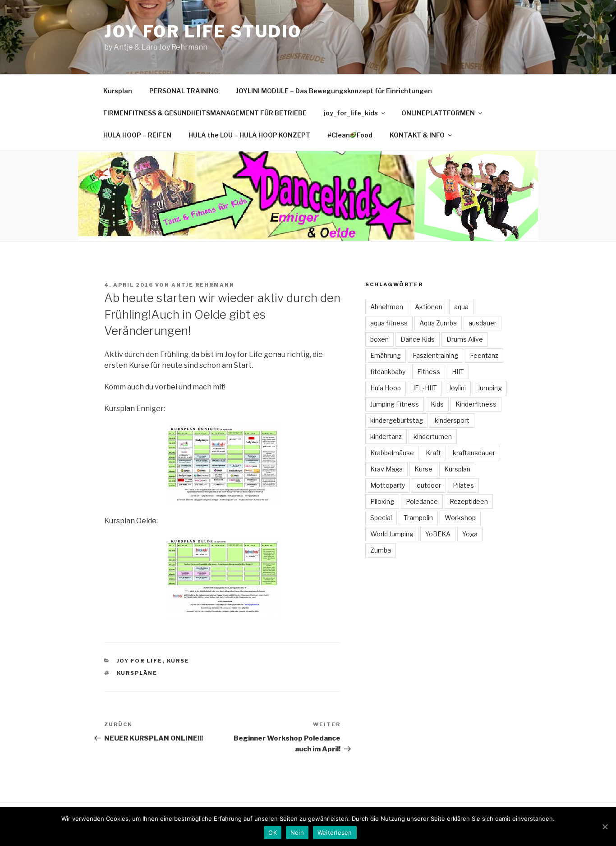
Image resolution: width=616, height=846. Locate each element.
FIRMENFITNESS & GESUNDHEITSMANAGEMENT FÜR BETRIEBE (205, 113)
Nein (297, 832)
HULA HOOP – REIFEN (137, 135)
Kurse (178, 661)
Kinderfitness (475, 404)
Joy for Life (140, 661)
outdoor (429, 485)
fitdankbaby (387, 371)
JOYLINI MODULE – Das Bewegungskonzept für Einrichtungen (334, 91)
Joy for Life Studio (203, 31)
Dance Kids (417, 339)
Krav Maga (386, 469)
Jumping (490, 388)
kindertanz (386, 436)
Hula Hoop (385, 388)
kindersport (452, 420)
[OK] (604, 826)
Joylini (457, 388)
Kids (437, 404)
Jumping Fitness (394, 404)
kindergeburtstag (396, 420)
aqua (461, 307)
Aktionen (428, 307)
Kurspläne (137, 673)
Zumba (380, 550)
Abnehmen (386, 307)
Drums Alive (464, 339)
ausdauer (482, 323)
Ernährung (385, 355)
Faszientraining (435, 355)
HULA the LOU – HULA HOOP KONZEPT (249, 135)
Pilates (463, 485)
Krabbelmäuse (392, 453)
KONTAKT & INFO (417, 135)
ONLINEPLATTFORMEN (438, 113)
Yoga (470, 534)
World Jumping (392, 534)
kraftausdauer (474, 453)
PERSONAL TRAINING (184, 91)
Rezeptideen (469, 501)
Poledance (422, 501)
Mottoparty (387, 485)
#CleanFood (350, 135)
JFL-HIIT (425, 388)
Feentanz (484, 355)
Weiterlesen (334, 832)
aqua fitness (389, 323)
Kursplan (117, 91)
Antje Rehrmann (202, 285)
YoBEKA (438, 534)
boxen (379, 339)
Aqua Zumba (438, 323)
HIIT (458, 371)
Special (381, 517)
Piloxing (382, 501)
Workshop (460, 517)
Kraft (433, 453)
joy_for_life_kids (351, 113)
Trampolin (418, 517)
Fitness (428, 371)
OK (272, 832)
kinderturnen (433, 436)
